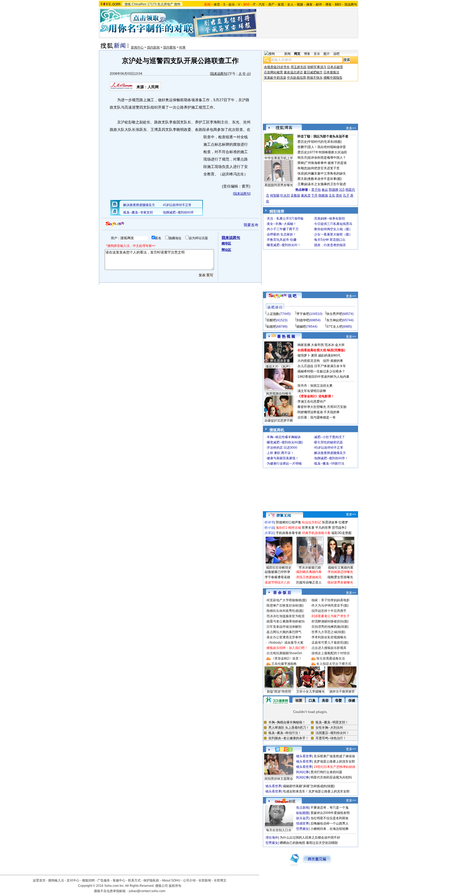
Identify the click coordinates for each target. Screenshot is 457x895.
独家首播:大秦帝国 (311, 345)
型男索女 (302, 829)
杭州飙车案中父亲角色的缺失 (325, 173)
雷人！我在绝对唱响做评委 (327, 147)
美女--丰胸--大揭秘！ (281, 224)
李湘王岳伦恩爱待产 (312, 401)
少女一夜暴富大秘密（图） (333, 234)
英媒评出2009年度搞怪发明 (330, 813)
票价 (339, 195)
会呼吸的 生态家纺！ (281, 234)
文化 (332, 195)
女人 (290, 4)
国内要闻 (169, 47)
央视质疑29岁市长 (277, 67)
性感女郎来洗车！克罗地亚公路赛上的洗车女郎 (316, 791)
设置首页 (39, 880)
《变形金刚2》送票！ (286, 658)
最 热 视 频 (286, 336)
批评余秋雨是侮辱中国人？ (327, 157)
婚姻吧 (301, 326)
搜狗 (177, 4)
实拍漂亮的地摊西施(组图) (330, 627)
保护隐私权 (151, 880)
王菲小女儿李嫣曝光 (310, 691)
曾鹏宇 (302, 147)
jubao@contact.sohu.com (147, 891)
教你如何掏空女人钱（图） (333, 229)
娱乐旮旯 (302, 818)
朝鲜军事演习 (316, 67)
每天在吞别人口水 (278, 830)
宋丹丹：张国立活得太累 (315, 386)
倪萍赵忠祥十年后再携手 (329, 611)
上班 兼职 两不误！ (280, 453)
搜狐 (128, 4)
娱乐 (232, 4)
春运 (325, 190)
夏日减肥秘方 (313, 72)
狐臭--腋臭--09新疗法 (329, 463)
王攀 (301, 184)
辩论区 (226, 250)
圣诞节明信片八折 (277, 582)
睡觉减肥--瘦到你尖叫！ (284, 245)
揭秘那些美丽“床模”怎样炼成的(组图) (309, 786)
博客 (328, 4)
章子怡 (316, 190)
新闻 (287, 54)
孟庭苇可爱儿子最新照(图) (330, 642)
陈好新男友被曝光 (340, 582)
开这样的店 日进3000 (282, 447)
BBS (338, 4)
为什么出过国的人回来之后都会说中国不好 (310, 837)
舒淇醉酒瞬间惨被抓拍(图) (330, 621)
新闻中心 (137, 47)
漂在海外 (272, 837)
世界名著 (308, 527)
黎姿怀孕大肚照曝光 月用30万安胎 (322, 407)
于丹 (314, 195)
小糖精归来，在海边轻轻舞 (329, 829)
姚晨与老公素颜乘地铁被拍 (286, 621)
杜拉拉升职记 (311, 522)
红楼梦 (343, 522)
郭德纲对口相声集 (288, 522)
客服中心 (119, 880)
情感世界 (302, 823)
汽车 (262, 4)
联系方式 (134, 880)
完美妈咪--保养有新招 (329, 218)
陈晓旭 (323, 195)
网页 (297, 54)
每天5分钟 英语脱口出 (329, 240)
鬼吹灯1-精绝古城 (288, 527)
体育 (217, 4)
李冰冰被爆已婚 (310, 567)
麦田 (314, 355)
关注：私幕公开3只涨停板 (285, 218)
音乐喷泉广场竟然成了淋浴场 (334, 756)
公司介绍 (189, 880)
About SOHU (171, 880)
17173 (152, 4)
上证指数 (273, 314)
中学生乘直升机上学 (278, 158)
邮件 (319, 4)
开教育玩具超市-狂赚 (281, 240)
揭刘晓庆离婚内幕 (309, 572)
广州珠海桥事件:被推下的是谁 (326, 163)
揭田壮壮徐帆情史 (278, 567)
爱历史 (302, 142)
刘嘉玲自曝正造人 (309, 582)
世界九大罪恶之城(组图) (328, 632)
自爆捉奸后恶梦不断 (278, 420)
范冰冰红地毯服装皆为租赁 (286, 616)
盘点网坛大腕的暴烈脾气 (284, 632)
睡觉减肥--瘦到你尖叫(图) (285, 442)
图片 (326, 54)
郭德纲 (333, 190)
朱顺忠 (302, 168)
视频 (300, 4)
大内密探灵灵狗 (309, 361)
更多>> (351, 128)
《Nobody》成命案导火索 (285, 642)
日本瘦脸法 (331, 72)
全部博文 (220, 880)
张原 (301, 173)
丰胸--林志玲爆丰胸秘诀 (284, 437)
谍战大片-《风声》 (279, 366)
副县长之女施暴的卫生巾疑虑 (325, 184)
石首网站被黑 (273, 72)
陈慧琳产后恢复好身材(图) (285, 605)
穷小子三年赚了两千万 (283, 229)
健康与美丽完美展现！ (283, 458)
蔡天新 (302, 179)
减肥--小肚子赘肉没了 (329, 437)
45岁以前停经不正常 (328, 447)
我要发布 (251, 225)
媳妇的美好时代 (329, 355)
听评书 (269, 522)
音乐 (317, 54)
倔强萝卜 (304, 355)
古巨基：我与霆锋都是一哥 (317, 417)
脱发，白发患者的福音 (330, 245)
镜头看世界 (304, 756)
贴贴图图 (302, 813)
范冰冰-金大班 (335, 345)
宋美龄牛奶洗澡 (275, 77)
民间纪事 (302, 772)
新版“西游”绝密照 (279, 691)
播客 (309, 4)
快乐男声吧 (334, 314)
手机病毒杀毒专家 (288, 533)
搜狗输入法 (56, 880)
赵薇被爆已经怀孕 (277, 572)
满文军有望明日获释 (312, 391)
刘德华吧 (302, 320)
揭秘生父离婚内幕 (340, 567)
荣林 (301, 163)
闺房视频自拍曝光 (278, 393)
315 (342, 190)
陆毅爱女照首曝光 (340, 577)
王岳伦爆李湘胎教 (284, 664)
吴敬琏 (295, 195)
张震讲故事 (330, 522)
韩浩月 (302, 157)
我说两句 (350, 4)
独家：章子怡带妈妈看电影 (331, 600)
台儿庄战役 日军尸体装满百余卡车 (322, 366)
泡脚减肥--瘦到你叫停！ (331, 458)
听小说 (269, 527)
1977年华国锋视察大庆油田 (327, 152)
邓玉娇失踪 (299, 67)
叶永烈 (285, 195)
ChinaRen (139, 4)
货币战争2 (339, 527)
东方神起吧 (334, 320)
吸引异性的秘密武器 (328, 442)
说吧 (336, 54)
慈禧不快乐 (315, 77)
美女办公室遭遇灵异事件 (284, 637)
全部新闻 (204, 880)
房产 (271, 4)
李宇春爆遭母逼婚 (277, 577)
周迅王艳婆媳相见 (309, 577)
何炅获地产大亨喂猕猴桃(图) (287, 600)
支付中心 (73, 880)
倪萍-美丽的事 (333, 361)
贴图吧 (271, 326)
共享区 (269, 533)
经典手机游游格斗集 (316, 533)
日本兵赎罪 (335, 67)
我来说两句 (219, 73)
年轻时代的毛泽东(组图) (325, 142)
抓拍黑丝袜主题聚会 (278, 779)
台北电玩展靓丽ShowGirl (284, 653)
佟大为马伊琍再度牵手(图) (330, 605)
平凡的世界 (323, 527)
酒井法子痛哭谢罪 (342, 691)
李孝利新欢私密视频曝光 (329, 637)
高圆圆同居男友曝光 (278, 185)
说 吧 (292, 296)
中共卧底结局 (296, 77)
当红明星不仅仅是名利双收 (329, 818)
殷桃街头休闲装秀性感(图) (285, 611)
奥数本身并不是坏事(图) (325, 179)
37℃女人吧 (334, 326)
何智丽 (275, 195)
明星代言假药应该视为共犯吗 (331, 777)
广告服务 (103, 880)
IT (254, 4)
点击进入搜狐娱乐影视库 (329, 648)
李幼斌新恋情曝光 (340, 572)
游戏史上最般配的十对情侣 (331, 653)
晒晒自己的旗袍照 (292, 843)
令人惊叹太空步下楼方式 (333, 664)
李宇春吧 (302, 314)
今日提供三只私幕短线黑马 (333, 224)
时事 (182, 47)
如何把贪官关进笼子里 (324, 168)
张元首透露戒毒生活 (330, 658)
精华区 (226, 243)
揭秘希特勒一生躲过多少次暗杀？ (321, 371)
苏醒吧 (271, 320)
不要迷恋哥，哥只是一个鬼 (329, 807)
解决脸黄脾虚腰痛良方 (330, 453)
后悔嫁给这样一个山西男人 (329, 823)
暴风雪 (305, 195)
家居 (281, 4)
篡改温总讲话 (293, 72)
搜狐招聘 (88, 880)
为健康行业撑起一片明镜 (284, 463)
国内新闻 (153, 47)
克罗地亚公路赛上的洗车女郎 (334, 761)
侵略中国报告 (332, 77)
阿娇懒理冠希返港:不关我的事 (319, 412)
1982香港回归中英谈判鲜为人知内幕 (323, 377)
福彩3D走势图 (341, 533)
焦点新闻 (302, 807)
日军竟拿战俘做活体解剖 (284, 627)
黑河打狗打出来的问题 (326, 772)
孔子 (346, 195)
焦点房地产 (165, 4)
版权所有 (175, 886)
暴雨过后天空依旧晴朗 (322, 843)
